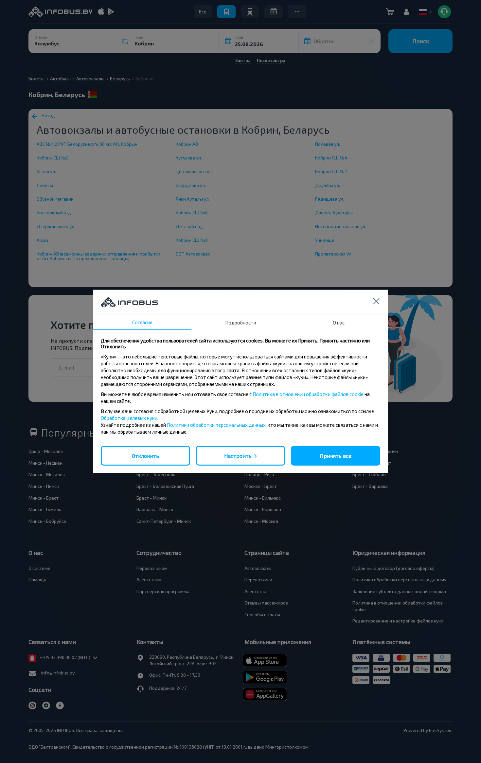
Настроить (238, 456)
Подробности (240, 322)
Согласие (142, 322)
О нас (339, 322)
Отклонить (145, 456)
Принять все (335, 456)
